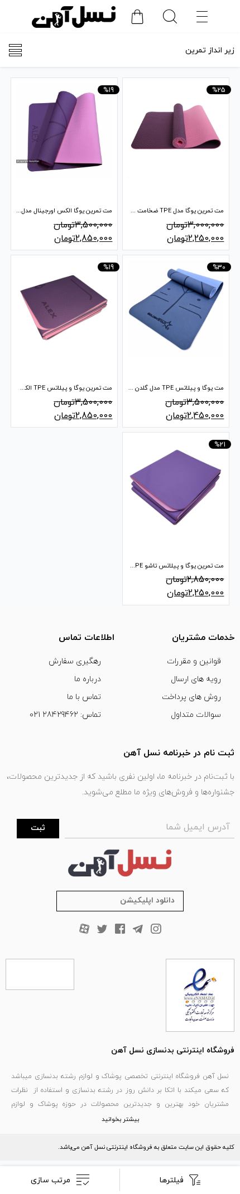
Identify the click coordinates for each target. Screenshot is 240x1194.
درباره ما (87, 679)
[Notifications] (137, 17)
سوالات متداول (196, 715)
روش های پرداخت (191, 697)
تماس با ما (84, 697)
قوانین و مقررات (194, 661)
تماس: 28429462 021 (65, 715)
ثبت (38, 828)
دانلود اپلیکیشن (147, 900)
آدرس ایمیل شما (198, 827)
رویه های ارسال (196, 679)
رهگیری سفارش (75, 661)
